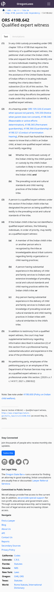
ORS (9, 10)
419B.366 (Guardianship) (36, 128)
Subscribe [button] (8, 453)
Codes (17, 555)
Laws (16, 572)
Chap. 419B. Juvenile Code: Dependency (22, 13)
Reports (5, 541)
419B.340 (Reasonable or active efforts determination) (30, 120)
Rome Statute (21, 584)
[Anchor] (35, 102)
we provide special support (31, 497)
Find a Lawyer (8, 520)
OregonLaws (25, 4)
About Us (6, 529)
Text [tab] (6, 36)
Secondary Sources (11, 545)
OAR (16, 576)
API (3, 533)
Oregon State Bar (14, 474)
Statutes (18, 563)
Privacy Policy (8, 549)
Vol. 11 (17, 10)
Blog (4, 524)
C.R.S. (17, 559)
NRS (16, 568)
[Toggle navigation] (48, 4)
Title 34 (25, 10)
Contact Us (7, 537)
